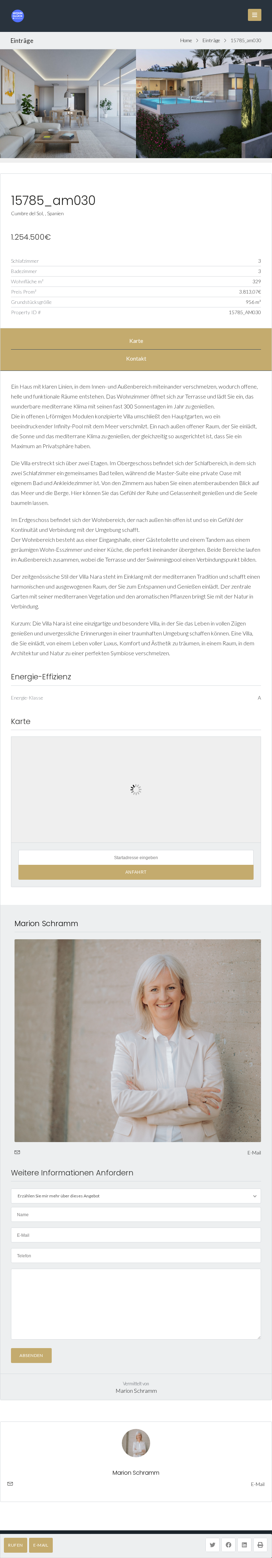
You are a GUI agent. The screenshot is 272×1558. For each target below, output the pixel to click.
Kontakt (136, 358)
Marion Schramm (46, 923)
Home (186, 40)
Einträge (211, 40)
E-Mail (41, 1545)
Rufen (15, 1545)
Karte (136, 340)
